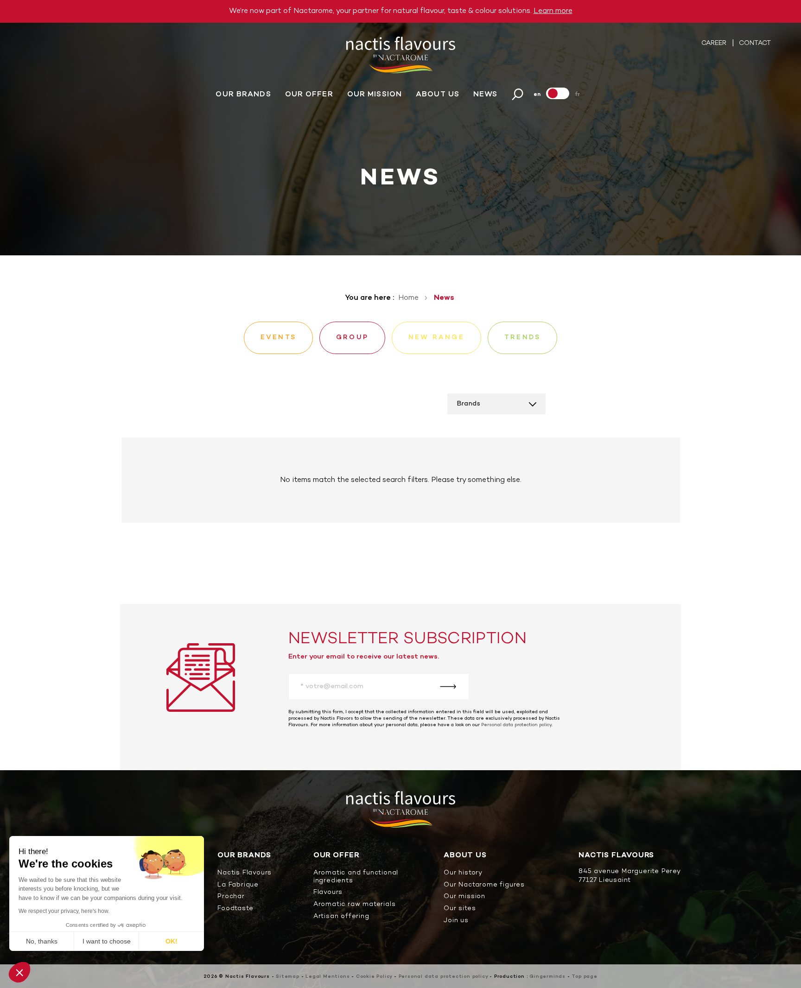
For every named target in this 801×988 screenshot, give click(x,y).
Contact (755, 43)
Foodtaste (235, 909)
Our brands (243, 94)
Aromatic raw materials (354, 905)
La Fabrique (238, 885)
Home (408, 298)
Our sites (460, 909)
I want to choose (107, 941)
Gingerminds (547, 977)
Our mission (374, 94)
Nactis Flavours (244, 873)
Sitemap (287, 977)
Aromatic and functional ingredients (355, 877)
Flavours (328, 893)
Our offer (309, 94)
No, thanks (41, 941)
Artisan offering (341, 917)
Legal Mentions (327, 977)
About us (437, 94)
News (485, 94)
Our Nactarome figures (484, 885)
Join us (456, 921)
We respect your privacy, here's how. (64, 911)
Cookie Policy (374, 977)
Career (714, 43)
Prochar (231, 897)
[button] (19, 972)
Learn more (553, 11)
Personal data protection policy (516, 725)
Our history (463, 873)
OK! (171, 941)
